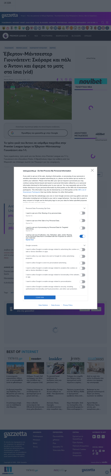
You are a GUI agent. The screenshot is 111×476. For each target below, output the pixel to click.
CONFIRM (40, 297)
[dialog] (55, 238)
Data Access (55, 305)
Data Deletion (43, 305)
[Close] (93, 171)
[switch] (82, 213)
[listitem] (55, 208)
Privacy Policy (68, 305)
